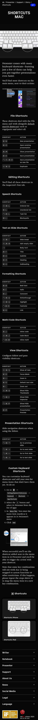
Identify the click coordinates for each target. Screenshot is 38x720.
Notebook (7, 659)
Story (27, 2)
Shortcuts (6, 5)
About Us (7, 678)
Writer (5, 653)
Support (20, 2)
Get (33, 5)
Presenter (10, 2)
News (5, 685)
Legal (5, 698)
